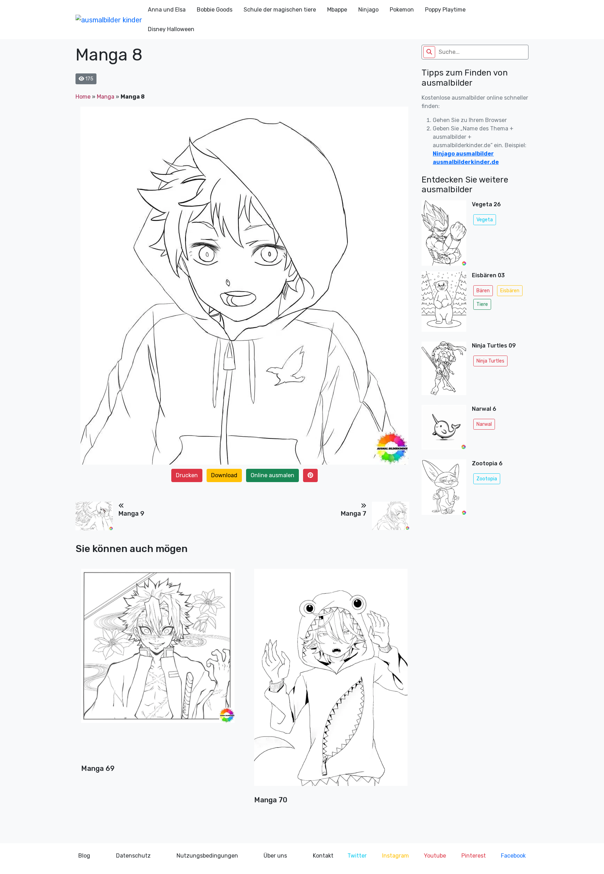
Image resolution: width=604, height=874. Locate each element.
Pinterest (473, 855)
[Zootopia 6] (444, 487)
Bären (483, 291)
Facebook (513, 855)
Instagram (395, 855)
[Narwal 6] (444, 429)
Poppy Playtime (445, 9)
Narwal (484, 424)
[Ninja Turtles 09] (444, 370)
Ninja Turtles (490, 361)
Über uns (275, 855)
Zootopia (486, 479)
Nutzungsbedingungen (207, 855)
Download (224, 475)
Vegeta (484, 220)
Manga (105, 96)
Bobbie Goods (214, 9)
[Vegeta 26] (444, 232)
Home (83, 96)
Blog (84, 855)
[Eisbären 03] (444, 303)
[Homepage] (109, 19)
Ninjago (368, 9)
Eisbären (509, 291)
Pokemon (402, 9)
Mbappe (337, 9)
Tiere (482, 304)
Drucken (187, 475)
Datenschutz (133, 855)
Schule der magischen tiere (280, 9)
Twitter (357, 855)
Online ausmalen (272, 475)
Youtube (435, 855)
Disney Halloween (171, 29)
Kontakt (323, 855)
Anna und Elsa (167, 9)
